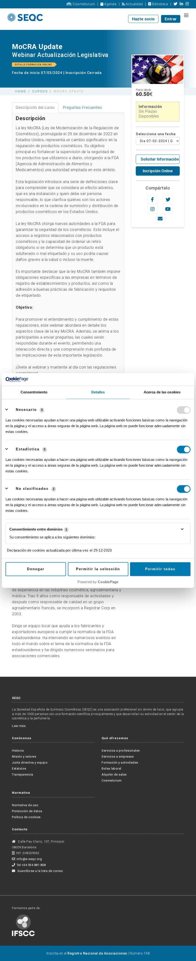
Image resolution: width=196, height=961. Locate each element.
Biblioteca (159, 4)
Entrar (171, 19)
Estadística (27, 449)
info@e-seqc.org (29, 859)
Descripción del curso (35, 107)
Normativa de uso (25, 805)
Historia (18, 750)
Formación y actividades (120, 762)
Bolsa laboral (111, 768)
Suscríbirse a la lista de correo (40, 871)
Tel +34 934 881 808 (31, 865)
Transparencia (22, 774)
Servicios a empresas (118, 756)
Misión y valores (24, 756)
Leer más (19, 726)
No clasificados (32, 489)
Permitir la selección (98, 569)
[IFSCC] (23, 925)
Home (21, 91)
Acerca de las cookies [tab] (162, 392)
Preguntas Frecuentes (82, 107)
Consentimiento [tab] (34, 392)
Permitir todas (160, 569)
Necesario (26, 410)
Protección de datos (27, 811)
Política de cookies (26, 817)
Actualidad (134, 4)
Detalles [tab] (98, 392)
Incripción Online (158, 171)
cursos (40, 91)
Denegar (35, 569)
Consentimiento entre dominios (38, 529)
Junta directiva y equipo (30, 762)
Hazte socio (143, 19)
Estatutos (19, 768)
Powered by (97, 582)
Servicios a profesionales (121, 750)
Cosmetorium (83, 4)
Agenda (109, 4)
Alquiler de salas (114, 774)
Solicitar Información (160, 159)
